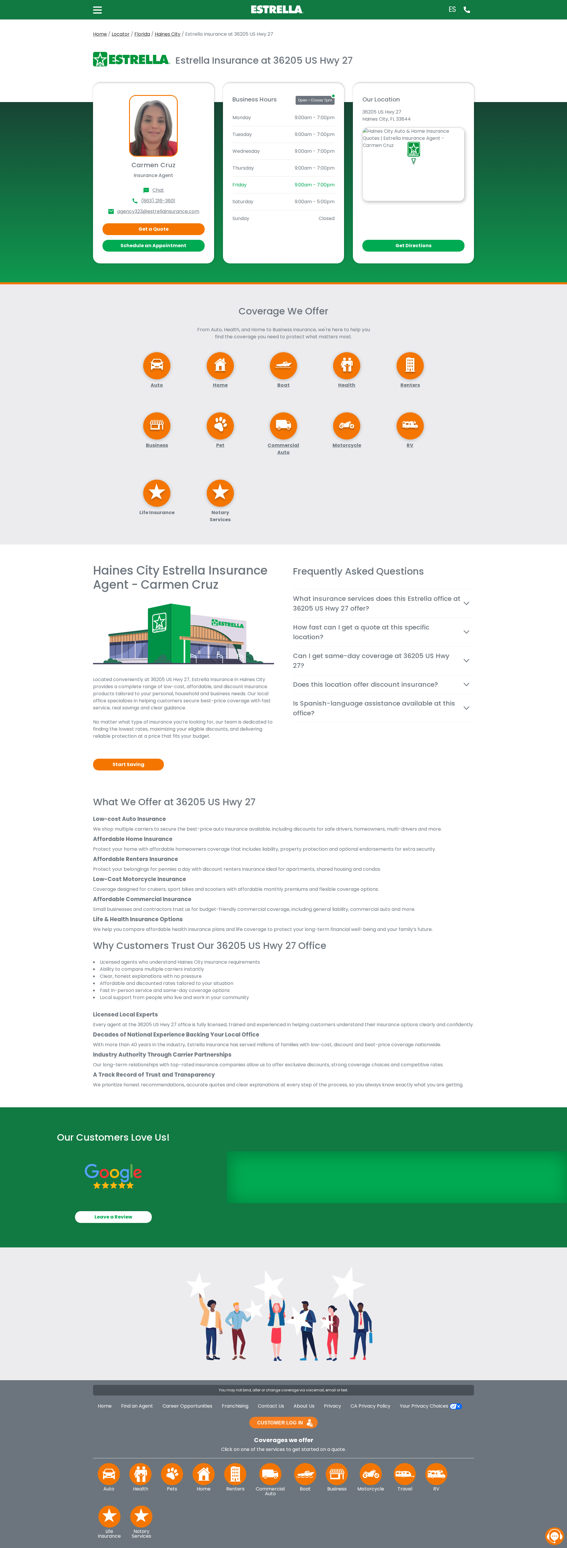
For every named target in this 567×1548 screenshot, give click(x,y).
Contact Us (271, 1406)
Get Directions (413, 245)
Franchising (235, 1406)
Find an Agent (137, 1406)
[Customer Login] (283, 1422)
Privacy (332, 1406)
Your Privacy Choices (424, 1406)
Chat (158, 190)
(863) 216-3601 (158, 200)
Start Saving (128, 764)
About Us (304, 1406)
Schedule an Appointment (153, 245)
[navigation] (554, 1536)
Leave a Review (113, 1217)
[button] (100, 9)
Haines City (167, 34)
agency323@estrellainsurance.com (158, 211)
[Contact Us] (467, 9)
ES (452, 9)
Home (100, 34)
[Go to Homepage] (278, 9)
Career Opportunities (187, 1406)
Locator (121, 34)
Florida (142, 34)
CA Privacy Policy (370, 1406)
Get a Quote (154, 229)
